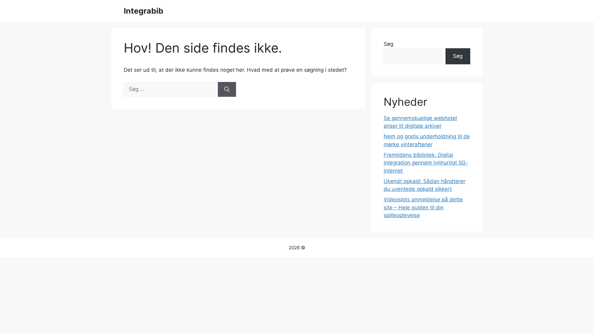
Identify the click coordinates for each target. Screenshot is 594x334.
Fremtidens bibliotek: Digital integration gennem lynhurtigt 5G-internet (426, 163)
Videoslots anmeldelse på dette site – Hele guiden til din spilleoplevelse (423, 207)
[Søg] (227, 89)
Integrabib (143, 10)
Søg (388, 44)
